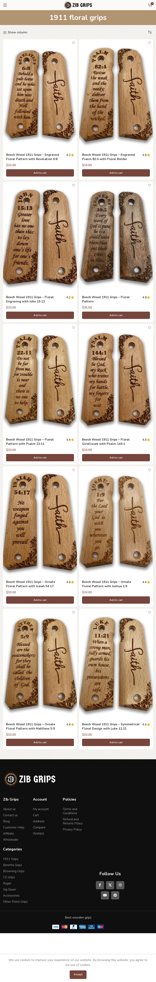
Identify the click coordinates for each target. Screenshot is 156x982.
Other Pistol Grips (15, 902)
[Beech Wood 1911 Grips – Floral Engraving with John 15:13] (40, 237)
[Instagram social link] (120, 885)
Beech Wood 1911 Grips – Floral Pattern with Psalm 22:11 (30, 442)
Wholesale (10, 840)
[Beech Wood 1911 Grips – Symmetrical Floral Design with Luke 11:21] (116, 664)
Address (38, 821)
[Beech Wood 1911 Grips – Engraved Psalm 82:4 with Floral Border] (116, 94)
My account (41, 809)
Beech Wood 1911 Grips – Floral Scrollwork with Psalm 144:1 (106, 442)
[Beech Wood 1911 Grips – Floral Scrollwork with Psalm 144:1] (116, 379)
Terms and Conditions (70, 811)
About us (9, 809)
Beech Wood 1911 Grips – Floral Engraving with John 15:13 (30, 299)
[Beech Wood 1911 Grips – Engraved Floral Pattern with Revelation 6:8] (40, 94)
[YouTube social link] (105, 895)
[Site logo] (78, 5)
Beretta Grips (12, 865)
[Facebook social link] (100, 885)
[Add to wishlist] (73, 42)
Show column (17, 32)
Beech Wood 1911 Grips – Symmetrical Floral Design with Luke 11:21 (111, 726)
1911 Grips (10, 859)
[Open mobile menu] (5, 5)
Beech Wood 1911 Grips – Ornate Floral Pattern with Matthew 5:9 (30, 726)
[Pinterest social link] (115, 895)
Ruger (7, 883)
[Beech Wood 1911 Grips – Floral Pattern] (116, 237)
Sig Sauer (9, 889)
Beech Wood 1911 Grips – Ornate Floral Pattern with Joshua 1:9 (106, 584)
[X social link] (110, 885)
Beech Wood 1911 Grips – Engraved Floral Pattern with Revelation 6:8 (32, 157)
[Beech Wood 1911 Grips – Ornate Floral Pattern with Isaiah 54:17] (40, 521)
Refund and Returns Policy (73, 821)
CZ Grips (9, 877)
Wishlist (38, 833)
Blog (6, 821)
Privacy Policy (72, 829)
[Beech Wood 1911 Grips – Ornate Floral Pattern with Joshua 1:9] (116, 521)
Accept (78, 974)
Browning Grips (13, 871)
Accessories (11, 896)
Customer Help (13, 827)
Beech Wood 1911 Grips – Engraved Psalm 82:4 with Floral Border (108, 157)
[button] (40, 173)
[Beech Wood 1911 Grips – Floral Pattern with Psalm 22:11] (40, 379)
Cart (36, 815)
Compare (39, 827)
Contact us (10, 815)
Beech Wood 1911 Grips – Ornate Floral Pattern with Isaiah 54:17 (30, 584)
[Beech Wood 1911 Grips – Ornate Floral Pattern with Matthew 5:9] (40, 664)
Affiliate (8, 833)
